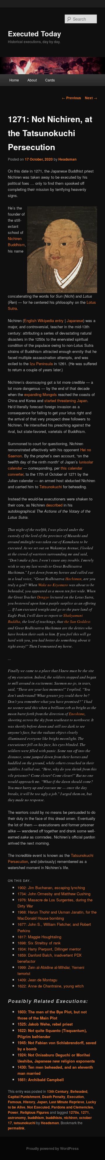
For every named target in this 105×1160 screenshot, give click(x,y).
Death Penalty (53, 1096)
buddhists (54, 1117)
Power (13, 1112)
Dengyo (43, 597)
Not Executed (38, 1107)
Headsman (67, 159)
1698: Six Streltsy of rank (39, 943)
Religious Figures (34, 1112)
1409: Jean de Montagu (37, 980)
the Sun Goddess (77, 621)
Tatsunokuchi (50, 486)
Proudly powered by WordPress (52, 1148)
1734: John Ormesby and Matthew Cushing (54, 893)
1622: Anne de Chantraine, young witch (51, 986)
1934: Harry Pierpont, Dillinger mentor (49, 949)
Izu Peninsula (41, 363)
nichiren (70, 1117)
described (54, 505)
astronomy (17, 1117)
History (29, 1101)
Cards (50, 79)
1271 (85, 1112)
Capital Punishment (24, 1096)
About (32, 79)
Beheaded (78, 1091)
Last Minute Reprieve (66, 1101)
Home (14, 79)
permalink (16, 1128)
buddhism (36, 1117)
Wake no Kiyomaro (53, 584)
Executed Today (34, 33)
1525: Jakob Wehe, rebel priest (45, 1024)
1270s (74, 1112)
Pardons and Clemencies (72, 1107)
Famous (14, 1101)
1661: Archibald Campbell (41, 1079)
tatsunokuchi (24, 1122)
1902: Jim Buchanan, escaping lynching (51, 887)
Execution (75, 1096)
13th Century (58, 1091)
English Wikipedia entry (44, 320)
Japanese (75, 320)
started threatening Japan (65, 400)
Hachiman (73, 578)
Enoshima (77, 713)
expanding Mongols (40, 394)
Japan (42, 1101)
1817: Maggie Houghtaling (39, 936)
